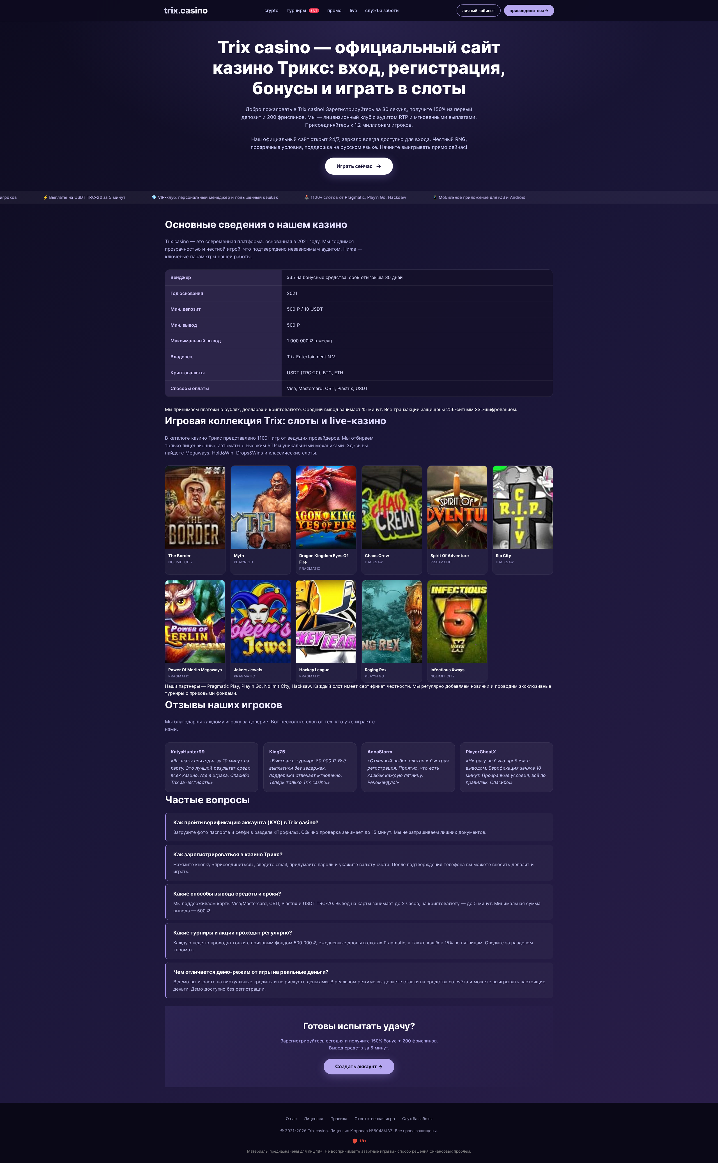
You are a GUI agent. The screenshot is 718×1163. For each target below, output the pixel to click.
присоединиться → (529, 10)
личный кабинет (478, 10)
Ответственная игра (375, 1118)
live (353, 10)
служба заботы (382, 10)
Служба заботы (417, 1118)
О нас (291, 1118)
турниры (302, 10)
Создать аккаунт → (359, 1066)
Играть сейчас (359, 166)
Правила (338, 1118)
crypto (271, 10)
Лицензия (313, 1118)
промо (334, 10)
